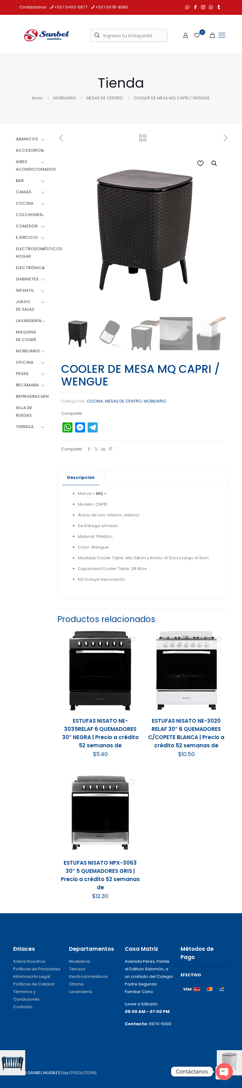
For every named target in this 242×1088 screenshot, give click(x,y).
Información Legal (31, 976)
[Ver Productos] (132, 651)
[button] (214, 163)
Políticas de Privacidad (36, 969)
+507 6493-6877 (70, 7)
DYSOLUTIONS (83, 1073)
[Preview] (132, 679)
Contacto (22, 1007)
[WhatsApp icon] (187, 7)
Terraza (77, 969)
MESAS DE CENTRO (104, 98)
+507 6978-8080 (111, 7)
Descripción (81, 477)
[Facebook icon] (195, 7)
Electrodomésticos (88, 976)
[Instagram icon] (203, 7)
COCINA (95, 401)
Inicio (37, 98)
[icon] (211, 7)
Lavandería (80, 992)
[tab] (81, 478)
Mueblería (79, 961)
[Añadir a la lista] (132, 665)
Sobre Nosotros (29, 961)
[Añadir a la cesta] (132, 638)
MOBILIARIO (64, 98)
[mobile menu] (222, 35)
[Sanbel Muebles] (46, 35)
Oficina (76, 984)
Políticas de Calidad (34, 984)
